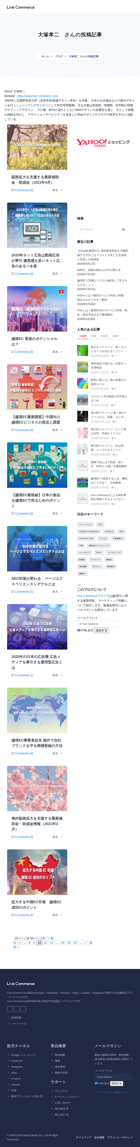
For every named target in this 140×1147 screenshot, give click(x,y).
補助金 (109, 560)
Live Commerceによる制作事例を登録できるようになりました (108, 497)
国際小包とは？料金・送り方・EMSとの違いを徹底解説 (109, 464)
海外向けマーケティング (99, 546)
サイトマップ (83, 1137)
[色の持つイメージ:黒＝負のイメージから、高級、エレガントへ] (83, 416)
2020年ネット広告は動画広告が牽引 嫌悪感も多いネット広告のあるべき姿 (35, 260)
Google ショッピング (23, 1054)
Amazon (15, 1078)
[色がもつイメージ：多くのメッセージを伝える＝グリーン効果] (83, 350)
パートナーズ (18, 1023)
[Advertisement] (103, 184)
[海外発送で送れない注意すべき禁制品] (83, 367)
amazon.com (86, 538)
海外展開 (83, 566)
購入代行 (60, 1114)
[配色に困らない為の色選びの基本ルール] (83, 383)
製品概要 (59, 1054)
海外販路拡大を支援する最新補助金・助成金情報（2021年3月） (37, 823)
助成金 (82, 560)
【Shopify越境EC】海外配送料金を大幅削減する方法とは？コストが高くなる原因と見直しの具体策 (102, 255)
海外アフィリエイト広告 (25, 1096)
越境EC (82, 573)
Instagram (16, 1066)
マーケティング (114, 552)
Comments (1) (24, 675)
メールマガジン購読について (113, 1092)
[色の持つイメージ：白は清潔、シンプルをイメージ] (83, 449)
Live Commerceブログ (91, 595)
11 (45, 942)
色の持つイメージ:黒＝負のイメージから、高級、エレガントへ (109, 415)
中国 (81, 546)
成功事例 (59, 1066)
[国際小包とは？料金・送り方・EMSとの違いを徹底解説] (83, 465)
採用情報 (15, 1017)
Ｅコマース (95, 560)
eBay (99, 552)
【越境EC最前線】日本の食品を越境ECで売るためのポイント (35, 500)
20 (62, 942)
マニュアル (61, 1090)
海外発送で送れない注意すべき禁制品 (108, 365)
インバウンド (84, 552)
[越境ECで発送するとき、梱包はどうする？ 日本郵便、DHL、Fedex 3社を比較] (83, 482)
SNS (122, 532)
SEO (100, 524)
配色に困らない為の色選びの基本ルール (108, 382)
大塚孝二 (18, 130)
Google (109, 532)
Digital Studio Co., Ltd (35, 1135)
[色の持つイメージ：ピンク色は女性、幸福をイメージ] (83, 432)
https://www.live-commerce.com (37, 96)
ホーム (45, 56)
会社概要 (99, 1137)
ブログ (59, 56)
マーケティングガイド (67, 1096)
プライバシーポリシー (120, 1137)
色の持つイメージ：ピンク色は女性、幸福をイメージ (108, 431)
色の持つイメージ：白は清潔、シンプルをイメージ (107, 447)
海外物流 (60, 1108)
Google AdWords (89, 532)
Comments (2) (24, 915)
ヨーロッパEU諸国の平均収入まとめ (109, 398)
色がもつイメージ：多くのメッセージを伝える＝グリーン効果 (108, 349)
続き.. (56, 189)
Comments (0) (24, 190)
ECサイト (97, 566)
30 (69, 942)
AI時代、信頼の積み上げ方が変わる (99, 269)
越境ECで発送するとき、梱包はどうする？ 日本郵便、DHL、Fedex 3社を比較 (109, 481)
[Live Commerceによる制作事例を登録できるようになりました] (83, 498)
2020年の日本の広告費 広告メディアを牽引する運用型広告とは (37, 662)
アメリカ (103, 538)
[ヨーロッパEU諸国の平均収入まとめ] (83, 399)
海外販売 (110, 566)
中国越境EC (118, 538)
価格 (57, 1060)
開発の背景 (61, 1072)
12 (51, 942)
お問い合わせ (62, 1102)
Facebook (16, 1060)
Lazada (15, 1084)
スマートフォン (85, 524)
